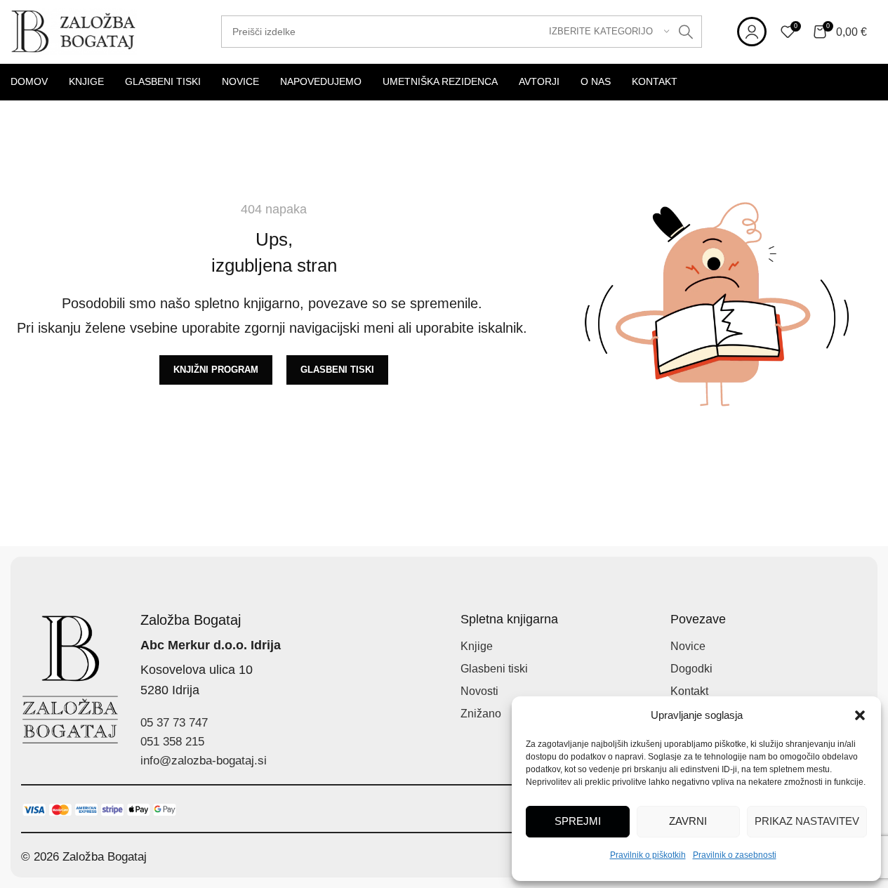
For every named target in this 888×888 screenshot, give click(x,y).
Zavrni (688, 821)
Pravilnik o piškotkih (648, 855)
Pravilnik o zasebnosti (734, 855)
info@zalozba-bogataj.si (203, 760)
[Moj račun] (752, 32)
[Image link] (99, 809)
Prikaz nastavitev (807, 821)
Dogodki (691, 669)
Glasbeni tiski (494, 669)
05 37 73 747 (174, 722)
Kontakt (689, 691)
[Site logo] (74, 30)
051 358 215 (172, 741)
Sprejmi (578, 821)
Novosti (479, 691)
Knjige (476, 646)
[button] (860, 715)
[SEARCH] (686, 31)
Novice (687, 646)
